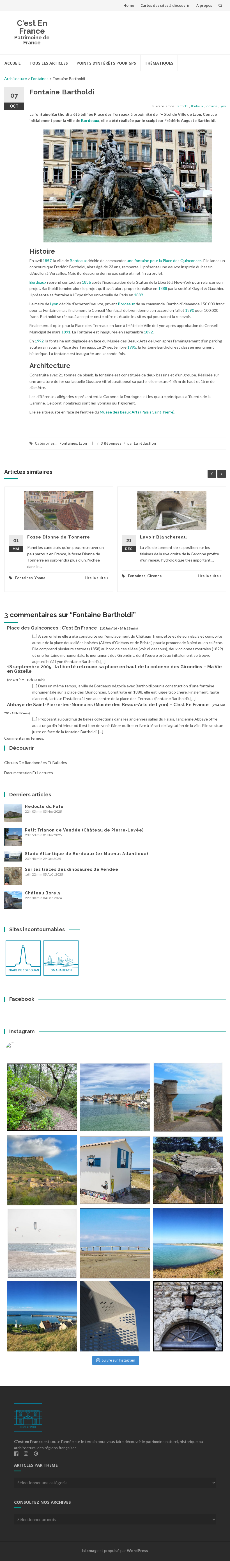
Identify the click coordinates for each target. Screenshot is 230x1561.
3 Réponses (111, 443)
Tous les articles (48, 63)
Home (128, 5)
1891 (65, 332)
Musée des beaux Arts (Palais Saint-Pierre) (137, 412)
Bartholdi (182, 106)
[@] (21, 1049)
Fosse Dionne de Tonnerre (58, 537)
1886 (86, 282)
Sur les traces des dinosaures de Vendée (71, 869)
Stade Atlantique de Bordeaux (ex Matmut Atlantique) (86, 853)
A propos (204, 5)
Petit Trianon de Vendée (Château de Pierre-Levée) (84, 830)
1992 (39, 340)
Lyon (223, 106)
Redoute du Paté (44, 806)
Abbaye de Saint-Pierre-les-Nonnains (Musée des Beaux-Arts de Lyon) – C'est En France (108, 704)
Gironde (154, 576)
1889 (138, 294)
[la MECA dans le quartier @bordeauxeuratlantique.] (115, 1316)
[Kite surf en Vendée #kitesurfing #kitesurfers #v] (42, 1243)
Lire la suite (95, 578)
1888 (162, 288)
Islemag (89, 1550)
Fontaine (211, 106)
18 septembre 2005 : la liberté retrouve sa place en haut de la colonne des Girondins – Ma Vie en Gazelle (114, 669)
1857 (47, 260)
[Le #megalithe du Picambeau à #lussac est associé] (42, 1097)
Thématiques (159, 63)
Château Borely (43, 893)
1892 (148, 332)
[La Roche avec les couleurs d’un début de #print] (42, 1170)
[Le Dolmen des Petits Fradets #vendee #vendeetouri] (188, 1170)
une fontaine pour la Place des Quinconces (164, 260)
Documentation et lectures (28, 772)
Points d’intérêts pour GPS (106, 63)
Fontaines (40, 78)
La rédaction (145, 443)
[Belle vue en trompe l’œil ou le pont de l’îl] (115, 1243)
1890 (189, 310)
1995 (131, 347)
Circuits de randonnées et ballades (35, 762)
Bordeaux (197, 106)
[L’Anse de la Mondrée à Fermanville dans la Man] (188, 1243)
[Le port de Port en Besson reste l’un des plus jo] (42, 1316)
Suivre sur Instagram (118, 1360)
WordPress (137, 1550)
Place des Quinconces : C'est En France (52, 628)
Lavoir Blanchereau (163, 537)
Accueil (12, 63)
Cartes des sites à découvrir (165, 5)
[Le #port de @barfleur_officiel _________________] (115, 1097)
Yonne (39, 578)
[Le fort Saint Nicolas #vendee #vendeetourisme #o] (188, 1097)
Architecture (15, 78)
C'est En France (32, 27)
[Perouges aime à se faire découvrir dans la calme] (188, 1316)
